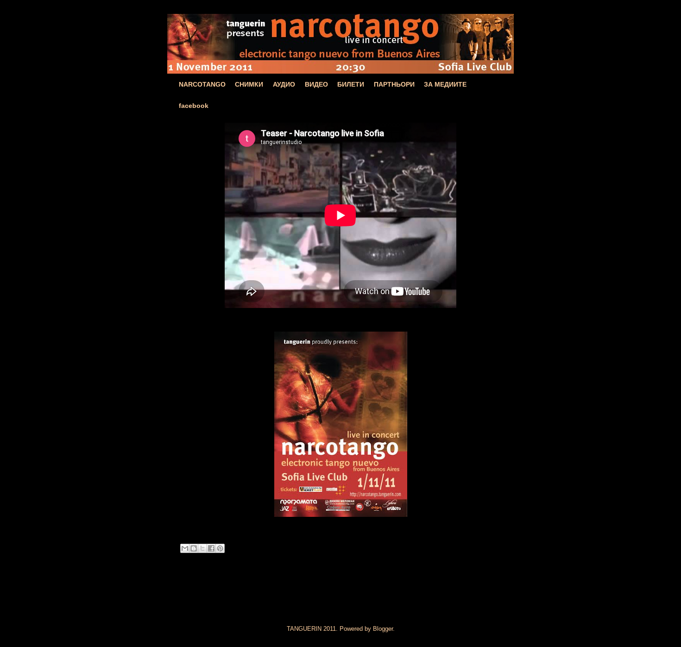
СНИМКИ (249, 84)
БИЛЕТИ (350, 84)
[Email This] (184, 548)
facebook (193, 105)
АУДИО (284, 84)
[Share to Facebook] (211, 548)
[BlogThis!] (193, 548)
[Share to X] (202, 548)
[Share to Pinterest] (220, 548)
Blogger (383, 628)
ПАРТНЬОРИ (394, 84)
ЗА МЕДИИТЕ (445, 84)
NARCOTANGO (202, 84)
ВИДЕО (316, 84)
